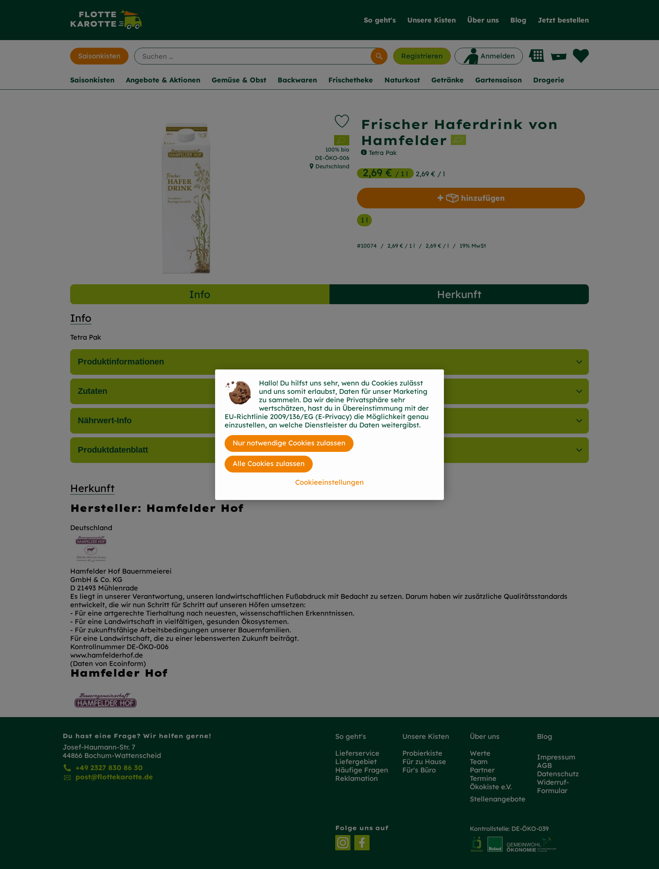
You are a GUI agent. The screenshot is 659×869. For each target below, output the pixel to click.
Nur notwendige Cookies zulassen (289, 443)
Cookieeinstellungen (329, 482)
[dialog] (329, 434)
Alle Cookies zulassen (269, 463)
